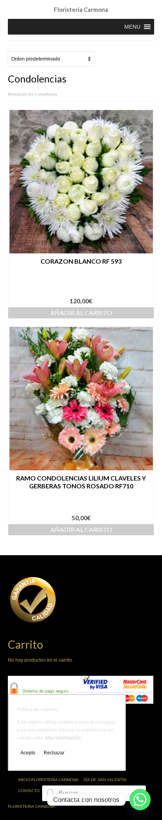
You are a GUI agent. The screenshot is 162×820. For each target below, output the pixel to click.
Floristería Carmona (81, 9)
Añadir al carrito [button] (81, 312)
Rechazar (54, 753)
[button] (132, 27)
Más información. (63, 738)
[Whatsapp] (140, 799)
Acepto (27, 753)
